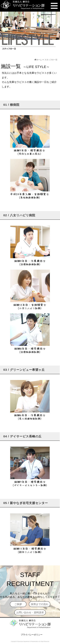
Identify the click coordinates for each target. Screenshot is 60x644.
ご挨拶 (18, 604)
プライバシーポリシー (31, 635)
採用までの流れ (39, 604)
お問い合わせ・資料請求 (30, 612)
